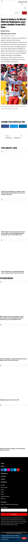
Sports (2, 492)
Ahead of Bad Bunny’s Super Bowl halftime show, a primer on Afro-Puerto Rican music (12, 272)
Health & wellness (5, 496)
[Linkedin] (11, 469)
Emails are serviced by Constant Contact (9, 524)
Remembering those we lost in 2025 (9, 400)
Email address (4, 507)
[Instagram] (8, 469)
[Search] (24, 12)
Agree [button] (24, 538)
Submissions (4, 473)
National (3, 485)
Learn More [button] (12, 539)
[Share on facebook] (5, 126)
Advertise (3, 476)
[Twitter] (5, 469)
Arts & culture (4, 487)
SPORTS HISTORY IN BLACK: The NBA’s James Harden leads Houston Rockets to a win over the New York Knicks (13, 193)
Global (2, 494)
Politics (2, 489)
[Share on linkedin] (23, 126)
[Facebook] (2, 469)
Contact (3, 479)
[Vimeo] (15, 469)
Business (3, 498)
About (2, 463)
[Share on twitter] (14, 126)
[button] (25, 7)
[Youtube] (18, 469)
